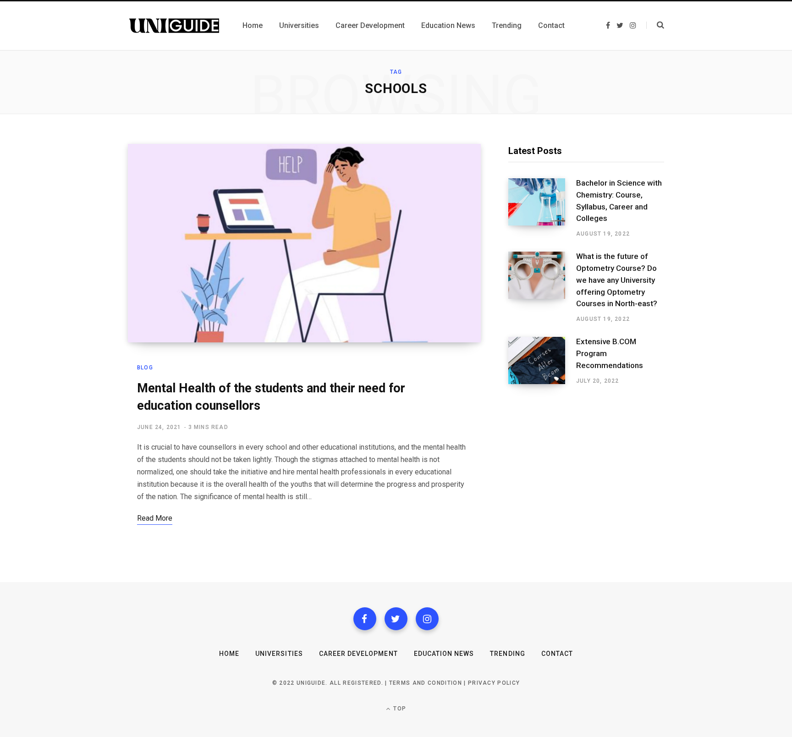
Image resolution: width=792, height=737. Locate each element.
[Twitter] (396, 618)
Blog (145, 367)
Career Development (358, 653)
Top (398, 708)
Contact (557, 653)
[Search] (655, 25)
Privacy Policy (494, 683)
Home (229, 653)
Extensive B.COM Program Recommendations (609, 353)
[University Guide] (174, 25)
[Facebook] (364, 618)
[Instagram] (427, 618)
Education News (444, 653)
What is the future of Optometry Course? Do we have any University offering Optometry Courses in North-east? (616, 280)
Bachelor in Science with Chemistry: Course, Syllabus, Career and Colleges (619, 200)
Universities (279, 653)
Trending (507, 653)
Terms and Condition (425, 683)
